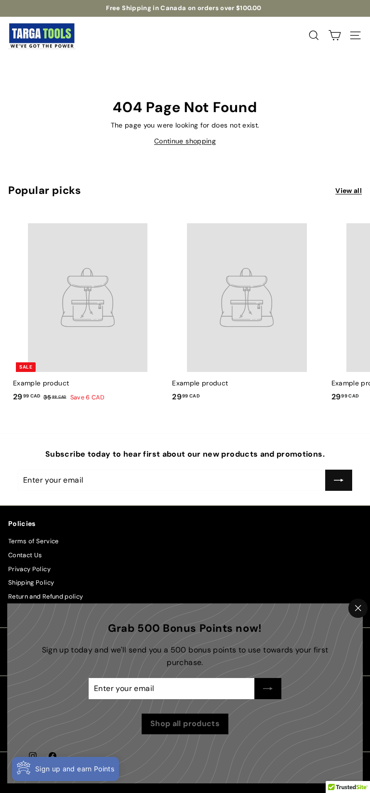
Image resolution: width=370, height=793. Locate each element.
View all (348, 190)
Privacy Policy (29, 569)
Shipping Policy (31, 582)
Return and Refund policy (45, 596)
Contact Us (25, 555)
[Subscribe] (267, 688)
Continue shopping (185, 141)
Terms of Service (33, 541)
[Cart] (334, 35)
